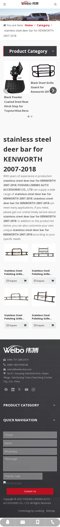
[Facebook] (6, 389)
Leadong (40, 510)
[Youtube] (26, 389)
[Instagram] (33, 389)
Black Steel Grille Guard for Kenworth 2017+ (42, 87)
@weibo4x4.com (23, 369)
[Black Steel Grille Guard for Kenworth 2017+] (43, 70)
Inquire (13, 281)
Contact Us (30, 491)
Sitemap (50, 510)
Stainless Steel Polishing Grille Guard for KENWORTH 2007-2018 (14, 272)
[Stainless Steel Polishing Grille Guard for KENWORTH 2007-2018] (16, 252)
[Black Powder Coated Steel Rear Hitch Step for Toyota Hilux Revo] (16, 77)
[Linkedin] (13, 389)
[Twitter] (19, 389)
